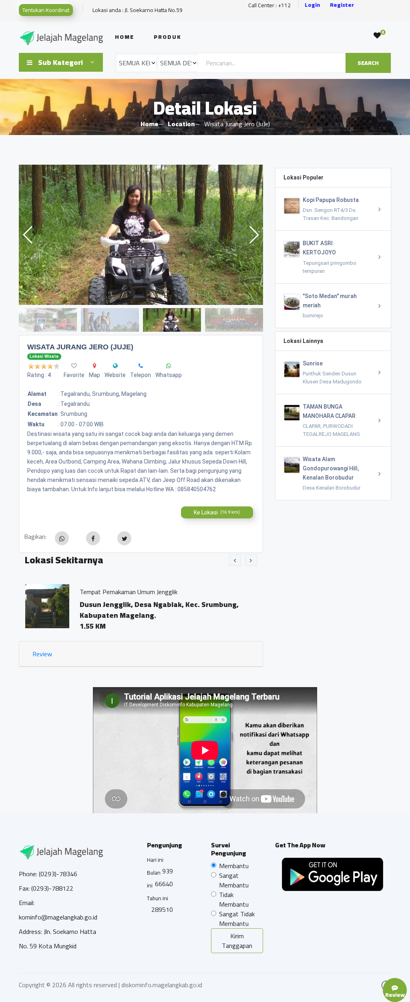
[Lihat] (141, 235)
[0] (377, 36)
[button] (253, 235)
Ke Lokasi (217, 512)
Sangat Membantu (234, 880)
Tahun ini (157, 898)
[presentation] (235, 560)
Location (181, 124)
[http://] (115, 366)
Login (312, 5)
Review (42, 654)
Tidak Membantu (234, 899)
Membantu (234, 866)
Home (124, 37)
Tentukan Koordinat (45, 10)
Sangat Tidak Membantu (237, 918)
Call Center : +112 (269, 5)
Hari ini (155, 860)
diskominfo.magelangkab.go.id (161, 985)
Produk (167, 37)
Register (342, 5)
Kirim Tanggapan (237, 941)
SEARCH (368, 63)
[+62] (141, 366)
